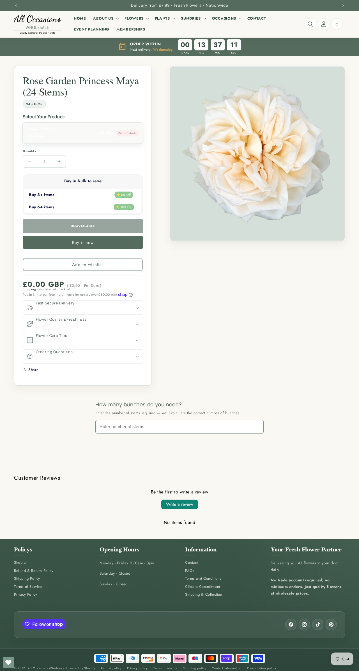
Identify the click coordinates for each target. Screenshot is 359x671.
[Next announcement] (343, 5)
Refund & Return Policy (33, 570)
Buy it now (83, 242)
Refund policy (111, 668)
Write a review (179, 504)
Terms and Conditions (203, 578)
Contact (191, 562)
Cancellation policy (261, 668)
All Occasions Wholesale (46, 668)
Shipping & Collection (203, 594)
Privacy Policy (25, 594)
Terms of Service (28, 586)
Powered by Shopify (80, 668)
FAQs (189, 570)
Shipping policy (194, 668)
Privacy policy (137, 668)
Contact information (226, 668)
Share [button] (33, 369)
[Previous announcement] (16, 5)
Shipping (29, 289)
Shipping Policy (27, 578)
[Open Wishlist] (8, 662)
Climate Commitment (202, 586)
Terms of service (165, 668)
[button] (105, 18)
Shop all (21, 562)
